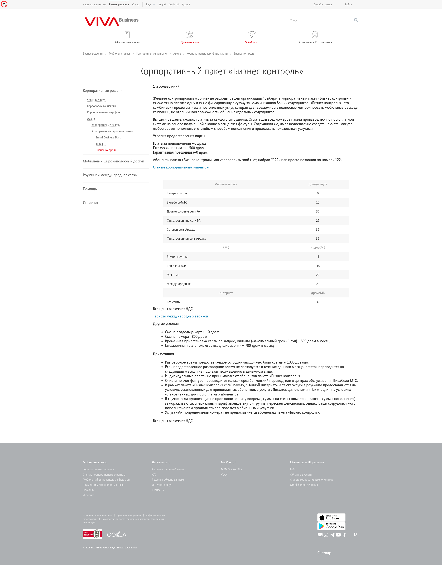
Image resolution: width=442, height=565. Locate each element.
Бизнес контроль (106, 150)
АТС (154, 474)
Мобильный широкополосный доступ (106, 479)
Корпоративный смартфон (103, 112)
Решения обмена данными (168, 479)
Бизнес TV (158, 490)
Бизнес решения (119, 4)
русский (186, 4)
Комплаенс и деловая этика (97, 515)
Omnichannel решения (304, 484)
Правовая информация (129, 515)
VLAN (224, 474)
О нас (135, 4)
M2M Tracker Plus (231, 469)
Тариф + (101, 144)
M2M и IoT (228, 462)
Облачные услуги (301, 474)
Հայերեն (174, 4)
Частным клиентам (94, 4)
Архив (177, 53)
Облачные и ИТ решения (307, 462)
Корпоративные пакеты (101, 106)
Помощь (88, 490)
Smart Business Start (108, 137)
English (162, 4)
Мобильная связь (120, 53)
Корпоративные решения (152, 53)
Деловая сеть (161, 462)
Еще (149, 4)
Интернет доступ (162, 484)
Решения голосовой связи (168, 469)
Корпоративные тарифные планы (208, 53)
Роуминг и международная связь (103, 484)
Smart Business (96, 100)
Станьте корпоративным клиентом (181, 167)
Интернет (88, 495)
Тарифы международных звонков (180, 316)
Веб (292, 469)
